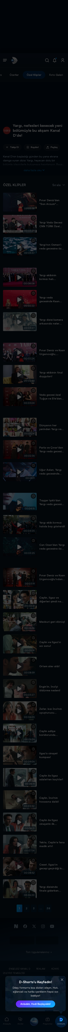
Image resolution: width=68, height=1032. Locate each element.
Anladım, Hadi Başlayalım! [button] (35, 1003)
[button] (62, 980)
